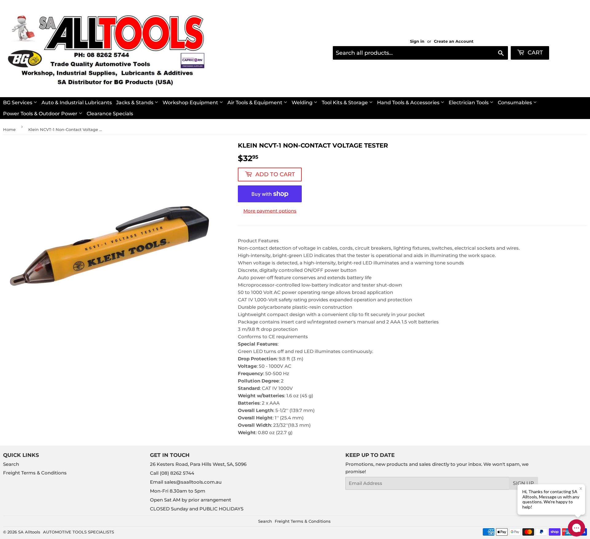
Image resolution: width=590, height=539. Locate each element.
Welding (303, 102)
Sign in (417, 41)
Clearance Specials (110, 114)
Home (9, 129)
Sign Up (523, 483)
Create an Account (454, 41)
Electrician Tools (469, 102)
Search (11, 464)
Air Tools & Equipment (255, 102)
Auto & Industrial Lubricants (76, 102)
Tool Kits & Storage (345, 102)
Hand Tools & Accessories (409, 102)
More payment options (270, 211)
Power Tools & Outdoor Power (41, 114)
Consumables (515, 102)
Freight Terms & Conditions (35, 473)
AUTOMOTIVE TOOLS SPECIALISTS (78, 531)
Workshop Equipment (191, 102)
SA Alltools (29, 531)
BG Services (18, 102)
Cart (534, 52)
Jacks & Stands (135, 102)
